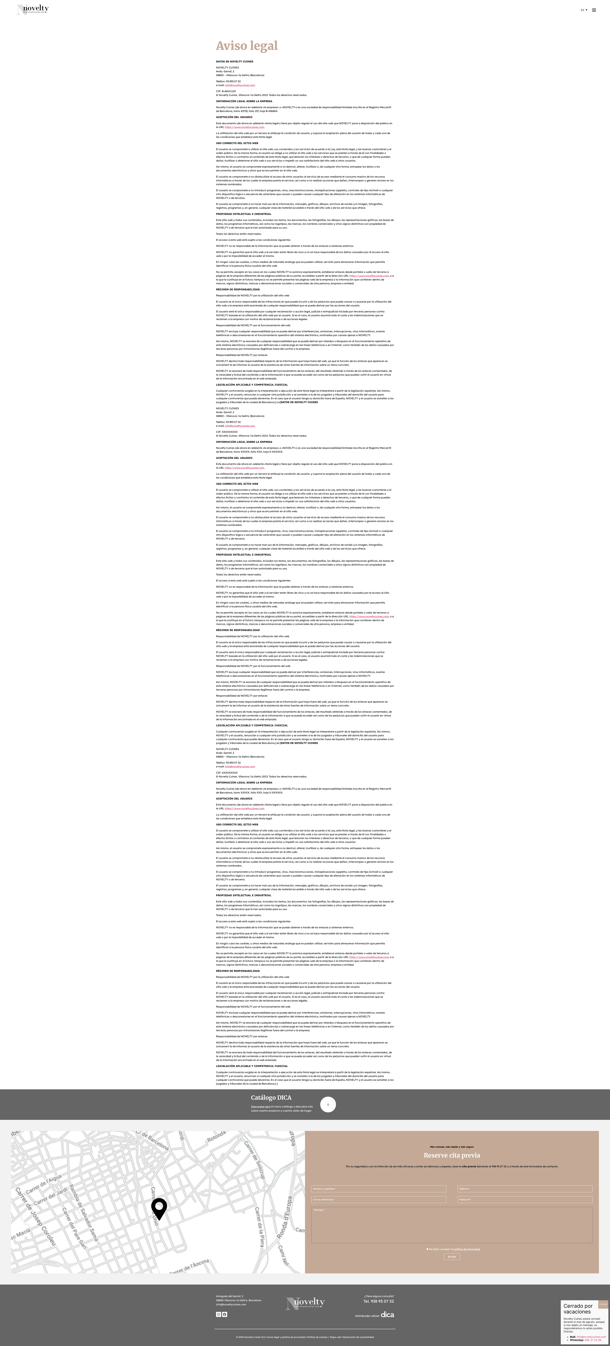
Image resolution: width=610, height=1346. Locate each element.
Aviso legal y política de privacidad (286, 1337)
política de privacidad (467, 1249)
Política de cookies (317, 1337)
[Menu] (594, 10)
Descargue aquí (260, 1106)
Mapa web (335, 1337)
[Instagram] (218, 1314)
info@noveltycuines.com (240, 85)
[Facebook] (224, 1314)
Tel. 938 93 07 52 (378, 1301)
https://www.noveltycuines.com (244, 127)
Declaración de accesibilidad (358, 1337)
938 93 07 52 (499, 1166)
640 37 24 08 (593, 1340)
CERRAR (603, 1304)
